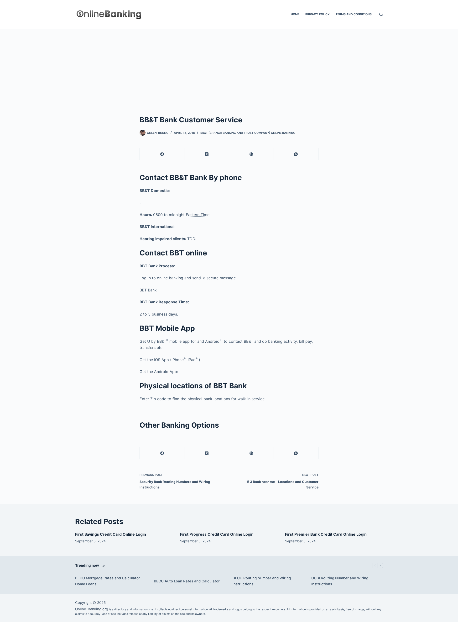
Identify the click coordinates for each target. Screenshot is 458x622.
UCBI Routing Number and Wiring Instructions (339, 581)
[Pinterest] (251, 154)
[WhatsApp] (296, 154)
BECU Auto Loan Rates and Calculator (187, 581)
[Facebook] (162, 154)
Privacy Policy (317, 14)
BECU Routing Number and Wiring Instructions (262, 581)
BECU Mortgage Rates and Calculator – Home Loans (109, 581)
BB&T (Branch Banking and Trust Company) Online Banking (247, 133)
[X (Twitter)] (206, 154)
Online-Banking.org (91, 609)
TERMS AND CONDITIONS (354, 14)
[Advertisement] (229, 64)
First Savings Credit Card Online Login (110, 534)
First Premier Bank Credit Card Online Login (326, 534)
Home (295, 14)
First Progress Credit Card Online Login (217, 534)
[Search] (381, 14)
